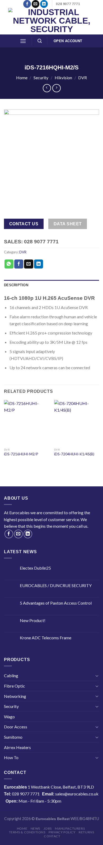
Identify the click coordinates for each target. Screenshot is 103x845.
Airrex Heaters (17, 747)
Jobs (48, 828)
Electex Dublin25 (35, 567)
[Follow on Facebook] (27, 4)
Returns (86, 832)
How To (11, 757)
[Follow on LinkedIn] (44, 4)
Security (41, 77)
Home (21, 77)
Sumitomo (13, 737)
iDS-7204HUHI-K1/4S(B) (74, 454)
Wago (9, 716)
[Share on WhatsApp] (8, 264)
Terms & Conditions (27, 832)
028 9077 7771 (26, 793)
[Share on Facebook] (18, 264)
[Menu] (23, 40)
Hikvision (63, 77)
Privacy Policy (62, 832)
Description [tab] (16, 285)
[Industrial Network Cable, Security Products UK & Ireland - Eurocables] (51, 21)
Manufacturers (70, 828)
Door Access (15, 726)
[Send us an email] (35, 4)
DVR (82, 77)
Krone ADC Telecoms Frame (45, 637)
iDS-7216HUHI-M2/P (21, 454)
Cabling (11, 675)
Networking (15, 696)
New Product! (32, 620)
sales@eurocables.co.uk (77, 793)
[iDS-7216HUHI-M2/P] (26, 422)
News (35, 828)
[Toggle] (97, 675)
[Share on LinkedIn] (38, 264)
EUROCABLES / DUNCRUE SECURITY (56, 585)
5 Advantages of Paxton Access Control (56, 602)
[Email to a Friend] (28, 264)
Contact (52, 836)
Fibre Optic (14, 685)
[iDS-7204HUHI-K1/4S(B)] (76, 422)
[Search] (40, 41)
